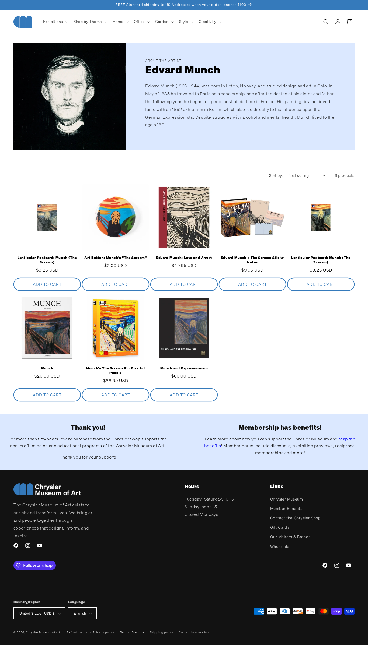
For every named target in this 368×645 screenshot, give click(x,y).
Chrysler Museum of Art (43, 633)
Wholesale (279, 546)
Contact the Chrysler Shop (295, 517)
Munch (47, 368)
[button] (55, 21)
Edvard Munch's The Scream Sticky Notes (252, 260)
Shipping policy (162, 632)
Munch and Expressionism (184, 368)
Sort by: (276, 175)
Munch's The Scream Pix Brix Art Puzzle (115, 370)
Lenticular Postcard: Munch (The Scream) (47, 260)
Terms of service (132, 632)
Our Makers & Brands (290, 536)
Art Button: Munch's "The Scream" (115, 258)
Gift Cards (280, 527)
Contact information (194, 632)
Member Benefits (286, 508)
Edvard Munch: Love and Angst (184, 258)
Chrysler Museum (286, 498)
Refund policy (77, 632)
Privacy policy (103, 632)
